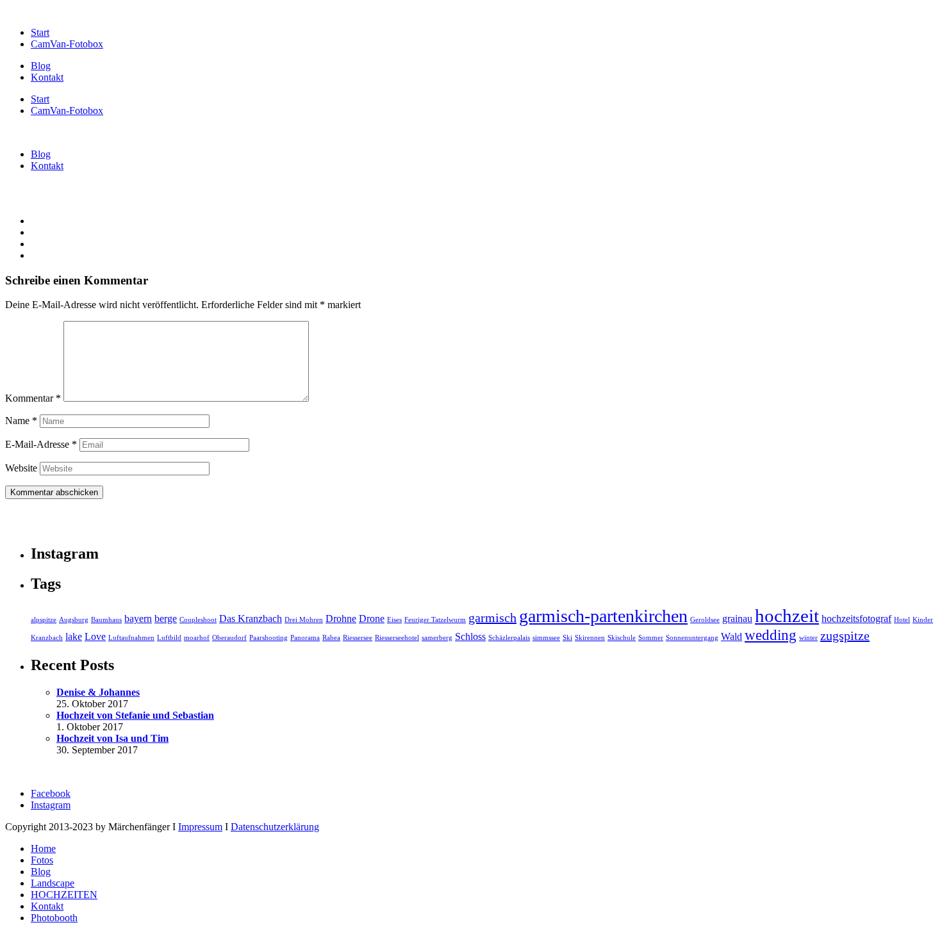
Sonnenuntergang (692, 637)
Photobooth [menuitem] (54, 917)
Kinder (923, 619)
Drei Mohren (304, 619)
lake (73, 637)
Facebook (50, 793)
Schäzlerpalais (509, 637)
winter (808, 637)
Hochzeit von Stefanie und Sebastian (135, 715)
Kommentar (33, 398)
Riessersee (357, 637)
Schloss (470, 637)
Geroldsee (705, 619)
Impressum (200, 826)
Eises (394, 619)
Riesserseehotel (397, 637)
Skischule (621, 637)
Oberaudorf (229, 637)
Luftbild (169, 637)
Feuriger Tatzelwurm (435, 619)
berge (165, 619)
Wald (731, 637)
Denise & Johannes (98, 692)
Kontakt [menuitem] (47, 906)
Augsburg (73, 619)
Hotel (902, 619)
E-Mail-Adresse (41, 444)
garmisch (492, 617)
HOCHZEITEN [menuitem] (64, 894)
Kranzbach (47, 637)
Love (95, 637)
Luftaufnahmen (131, 637)
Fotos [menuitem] (42, 860)
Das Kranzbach (250, 619)
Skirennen (590, 637)
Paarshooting (268, 637)
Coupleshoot (198, 619)
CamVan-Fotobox (67, 43)
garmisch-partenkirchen (603, 616)
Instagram (50, 804)
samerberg (437, 637)
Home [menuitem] (43, 848)
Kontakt (47, 77)
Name (21, 420)
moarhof (197, 637)
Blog (41, 65)
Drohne (341, 619)
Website (21, 468)
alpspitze (43, 619)
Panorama (305, 637)
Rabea (331, 637)
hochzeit (787, 615)
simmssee (546, 637)
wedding (771, 635)
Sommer (650, 637)
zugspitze (845, 635)
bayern (138, 619)
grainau (737, 619)
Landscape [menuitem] (52, 883)
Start (40, 32)
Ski (567, 637)
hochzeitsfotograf (856, 619)
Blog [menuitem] (41, 871)
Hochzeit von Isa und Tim (112, 738)
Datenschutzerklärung (275, 826)
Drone (371, 619)
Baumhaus (106, 619)
